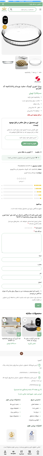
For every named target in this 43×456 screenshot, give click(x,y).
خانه (40, 72)
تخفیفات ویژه (14, 408)
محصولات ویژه (14, 416)
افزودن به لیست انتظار (29, 143)
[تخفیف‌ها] (13, 452)
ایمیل (39, 282)
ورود (5, 454)
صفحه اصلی (35, 404)
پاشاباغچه (27, 72)
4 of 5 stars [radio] (27, 228)
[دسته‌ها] (29, 451)
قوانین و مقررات (34, 420)
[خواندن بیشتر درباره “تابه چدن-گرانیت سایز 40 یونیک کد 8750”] (39, 334)
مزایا (40, 256)
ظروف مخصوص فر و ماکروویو (19, 169)
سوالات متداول (34, 416)
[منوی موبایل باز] (40, 9)
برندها (35, 72)
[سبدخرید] (21, 451)
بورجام (34, 173)
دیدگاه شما (37, 231)
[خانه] (38, 451)
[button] (19, 334)
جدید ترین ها (14, 404)
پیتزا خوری (27, 173)
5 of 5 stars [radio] (25, 228)
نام (40, 273)
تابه (30, 169)
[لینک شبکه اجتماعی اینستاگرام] (3, 4)
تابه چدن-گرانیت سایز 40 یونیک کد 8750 (31, 339)
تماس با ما (36, 408)
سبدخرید (21, 454)
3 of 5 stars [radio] (28, 228)
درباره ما (36, 412)
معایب (39, 264)
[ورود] (5, 451)
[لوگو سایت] (4, 9)
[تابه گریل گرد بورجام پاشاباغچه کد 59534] (11, 327)
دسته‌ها (30, 454)
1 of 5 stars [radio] (31, 228)
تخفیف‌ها (13, 454)
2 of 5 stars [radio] (30, 228)
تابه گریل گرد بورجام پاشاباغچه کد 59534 (11, 339)
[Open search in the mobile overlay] (22, 9)
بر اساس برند (15, 412)
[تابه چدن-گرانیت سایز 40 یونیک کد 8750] (31, 327)
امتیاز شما (37, 228)
